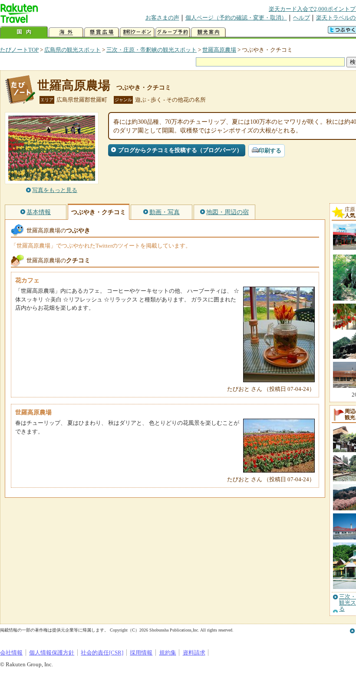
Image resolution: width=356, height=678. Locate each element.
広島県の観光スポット (72, 49)
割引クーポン (137, 32)
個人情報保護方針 (51, 652)
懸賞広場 (101, 32)
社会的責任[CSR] (102, 652)
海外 (66, 32)
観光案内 (208, 32)
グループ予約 (172, 32)
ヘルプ (301, 17)
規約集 (167, 652)
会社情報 (11, 652)
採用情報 (141, 652)
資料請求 (194, 652)
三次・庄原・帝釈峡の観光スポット (151, 49)
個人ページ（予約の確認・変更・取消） (236, 17)
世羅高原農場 (219, 49)
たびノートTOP (19, 49)
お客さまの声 (162, 17)
